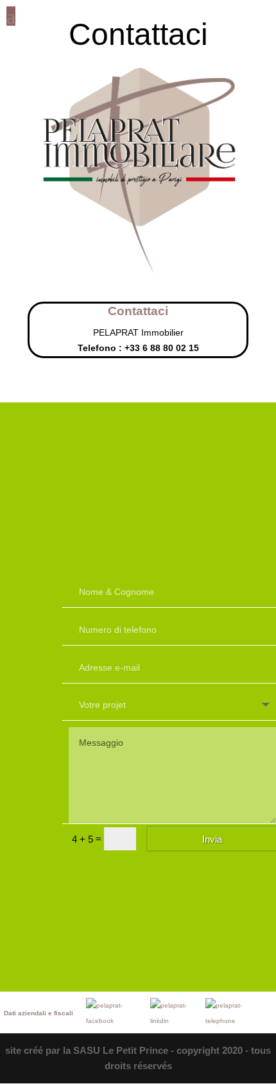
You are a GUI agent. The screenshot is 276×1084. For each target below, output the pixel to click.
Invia (212, 839)
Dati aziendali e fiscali (38, 1013)
